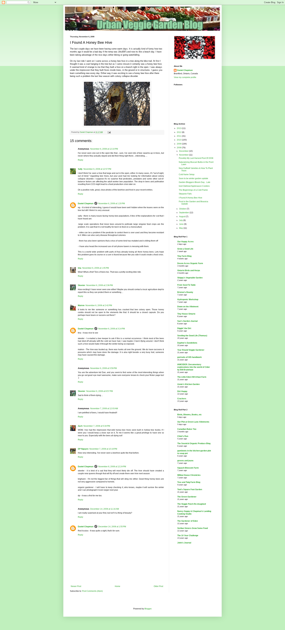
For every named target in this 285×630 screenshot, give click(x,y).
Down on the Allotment (187, 306)
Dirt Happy (182, 391)
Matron (81, 305)
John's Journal (184, 543)
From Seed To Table (186, 285)
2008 (179, 147)
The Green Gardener (186, 497)
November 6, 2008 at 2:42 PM (98, 305)
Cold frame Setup (186, 174)
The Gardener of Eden (187, 521)
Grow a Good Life (185, 249)
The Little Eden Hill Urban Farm (191, 377)
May (181, 228)
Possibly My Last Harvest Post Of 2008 (196, 158)
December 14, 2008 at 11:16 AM (104, 509)
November (184, 155)
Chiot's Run (182, 436)
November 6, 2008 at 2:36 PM (99, 285)
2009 (179, 144)
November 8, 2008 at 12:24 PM (112, 466)
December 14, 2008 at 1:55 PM (112, 526)
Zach (80, 426)
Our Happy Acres (185, 241)
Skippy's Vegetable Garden (190, 278)
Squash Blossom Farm (188, 468)
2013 (179, 128)
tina (79, 268)
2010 (179, 140)
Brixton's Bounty (185, 292)
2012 (179, 132)
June (181, 224)
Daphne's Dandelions (187, 343)
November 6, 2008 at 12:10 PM (104, 149)
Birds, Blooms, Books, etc (189, 414)
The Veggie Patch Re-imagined (191, 504)
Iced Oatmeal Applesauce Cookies (194, 186)
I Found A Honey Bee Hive (190, 198)
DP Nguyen (83, 449)
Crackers (181, 398)
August (182, 216)
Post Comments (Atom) (92, 591)
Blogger (147, 609)
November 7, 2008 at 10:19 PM (103, 449)
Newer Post (76, 586)
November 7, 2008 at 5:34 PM (96, 426)
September (184, 212)
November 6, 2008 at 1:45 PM (95, 268)
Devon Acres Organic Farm (190, 263)
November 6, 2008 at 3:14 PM (111, 329)
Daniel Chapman (85, 203)
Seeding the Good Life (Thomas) (192, 335)
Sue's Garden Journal (187, 321)
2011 (179, 136)
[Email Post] (109, 132)
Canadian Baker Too (186, 429)
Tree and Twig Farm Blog (188, 482)
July (181, 220)
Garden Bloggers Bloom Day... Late (194, 182)
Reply (80, 160)
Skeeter (81, 285)
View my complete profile (185, 77)
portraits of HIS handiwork (189, 357)
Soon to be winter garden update (193, 178)
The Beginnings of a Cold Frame (193, 190)
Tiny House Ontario (186, 314)
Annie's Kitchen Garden (188, 384)
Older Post (158, 586)
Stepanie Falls (185, 194)
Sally (80, 169)
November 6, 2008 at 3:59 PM (103, 368)
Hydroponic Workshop (187, 299)
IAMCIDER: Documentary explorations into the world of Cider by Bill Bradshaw (193, 367)
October (183, 209)
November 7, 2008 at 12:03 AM (104, 408)
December (184, 151)
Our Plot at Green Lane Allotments (193, 422)
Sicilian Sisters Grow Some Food (192, 528)
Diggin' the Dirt (184, 328)
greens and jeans (185, 460)
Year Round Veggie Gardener (190, 350)
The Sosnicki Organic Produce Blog (193, 443)
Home (117, 586)
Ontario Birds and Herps (188, 270)
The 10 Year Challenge (187, 535)
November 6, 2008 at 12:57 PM (97, 169)
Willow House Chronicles (189, 475)
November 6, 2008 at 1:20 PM (111, 203)
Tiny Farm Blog (184, 256)
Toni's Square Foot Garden (189, 489)
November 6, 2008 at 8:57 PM (99, 391)
